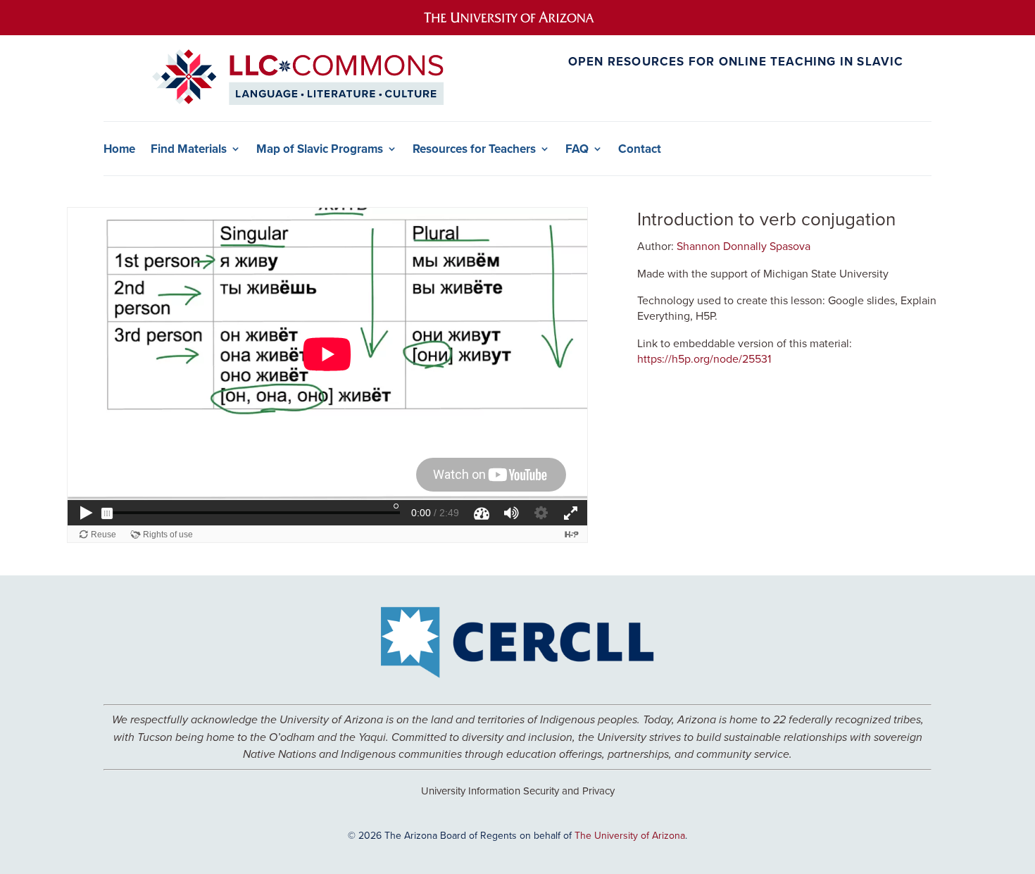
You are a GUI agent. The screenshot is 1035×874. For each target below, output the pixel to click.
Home (119, 149)
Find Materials (189, 149)
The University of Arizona (630, 835)
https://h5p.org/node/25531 (704, 358)
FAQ (577, 149)
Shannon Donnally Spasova (743, 246)
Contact (639, 149)
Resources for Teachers (474, 149)
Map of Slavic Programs (319, 149)
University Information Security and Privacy (518, 790)
